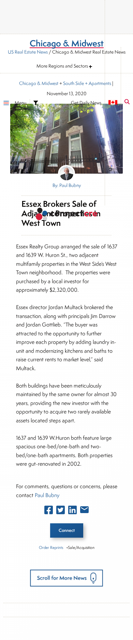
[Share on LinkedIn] (72, 511)
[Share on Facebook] (48, 511)
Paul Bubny (47, 495)
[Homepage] (66, 215)
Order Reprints (51, 547)
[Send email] (84, 511)
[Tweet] (60, 511)
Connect (67, 530)
